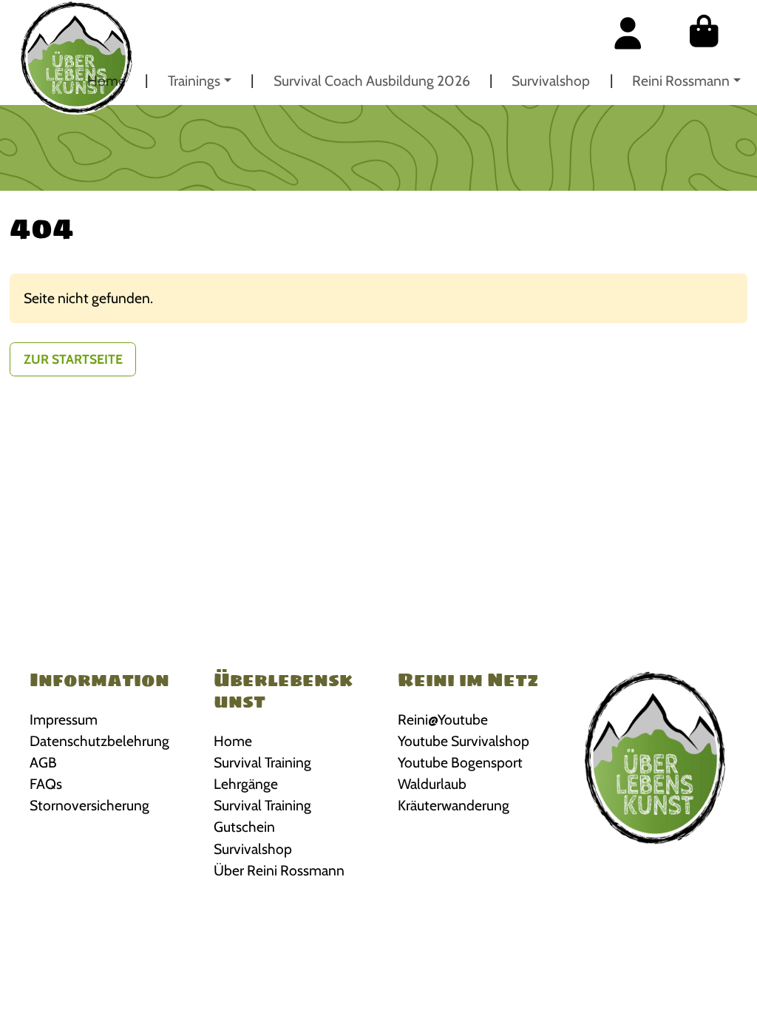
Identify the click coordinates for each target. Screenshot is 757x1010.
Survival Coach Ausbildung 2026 (372, 80)
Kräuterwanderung (453, 805)
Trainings (194, 80)
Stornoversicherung (89, 805)
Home (106, 80)
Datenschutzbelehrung (99, 741)
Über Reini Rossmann (279, 870)
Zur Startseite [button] (73, 359)
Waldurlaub (432, 784)
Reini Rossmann (681, 80)
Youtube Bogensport (460, 762)
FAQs (46, 784)
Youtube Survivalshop (463, 741)
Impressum (64, 719)
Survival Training (262, 762)
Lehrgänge (246, 784)
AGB (43, 762)
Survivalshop (551, 80)
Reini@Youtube (443, 719)
